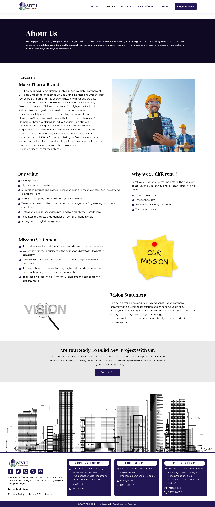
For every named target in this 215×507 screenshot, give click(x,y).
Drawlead (132, 504)
